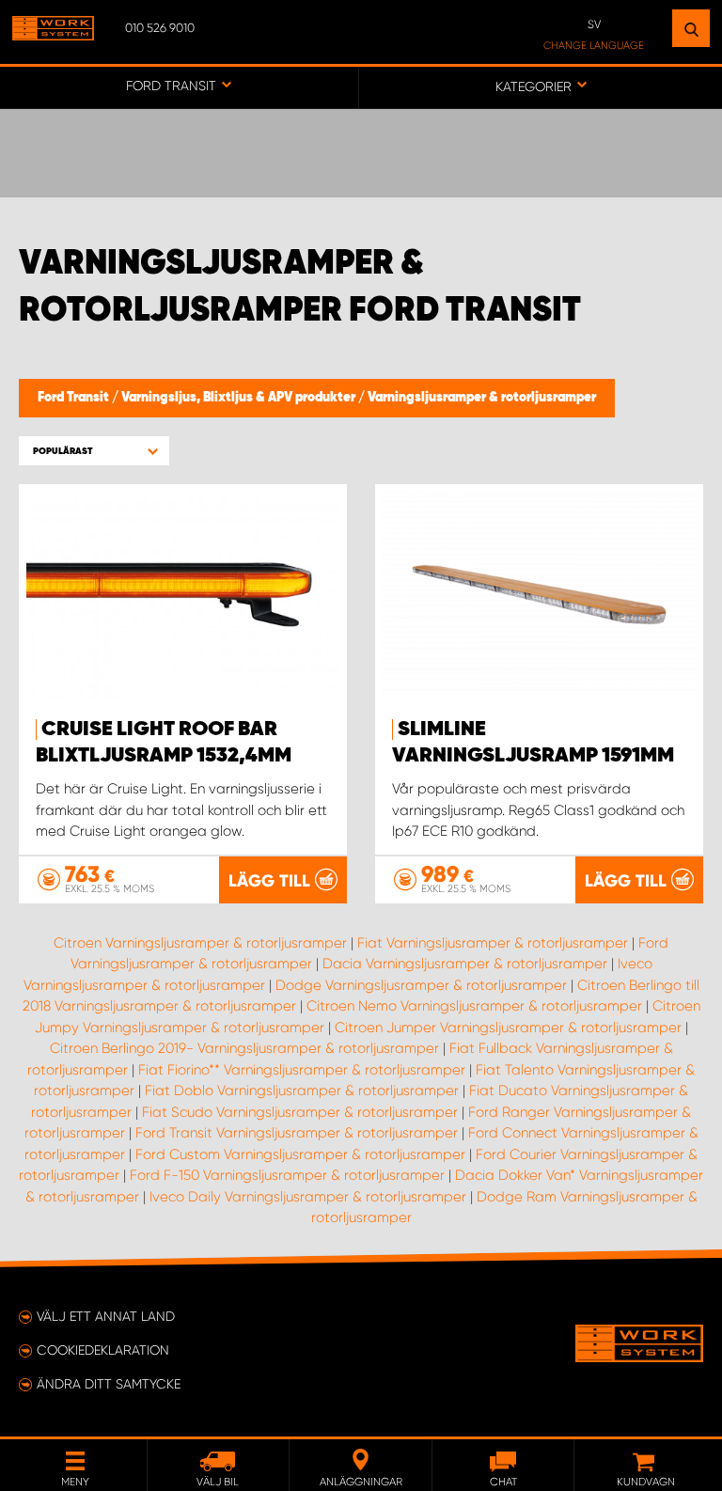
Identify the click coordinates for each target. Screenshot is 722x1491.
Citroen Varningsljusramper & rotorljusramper (200, 942)
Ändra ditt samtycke (108, 1383)
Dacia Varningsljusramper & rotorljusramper (464, 963)
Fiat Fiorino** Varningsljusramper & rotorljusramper (301, 1069)
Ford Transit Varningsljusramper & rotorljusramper (296, 1132)
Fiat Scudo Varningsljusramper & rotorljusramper (300, 1112)
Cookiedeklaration (103, 1350)
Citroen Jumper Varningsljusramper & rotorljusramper (508, 1027)
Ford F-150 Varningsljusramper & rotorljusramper (287, 1175)
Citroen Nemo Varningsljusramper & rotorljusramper (474, 1005)
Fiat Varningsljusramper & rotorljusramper (492, 942)
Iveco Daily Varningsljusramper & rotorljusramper (307, 1196)
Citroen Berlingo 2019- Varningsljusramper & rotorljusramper (244, 1048)
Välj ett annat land (106, 1316)
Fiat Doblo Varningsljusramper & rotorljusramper (302, 1090)
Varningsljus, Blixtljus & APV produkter (239, 397)
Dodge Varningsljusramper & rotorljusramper (421, 985)
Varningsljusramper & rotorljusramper (482, 397)
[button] (94, 450)
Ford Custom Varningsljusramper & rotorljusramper (300, 1154)
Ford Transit (75, 397)
